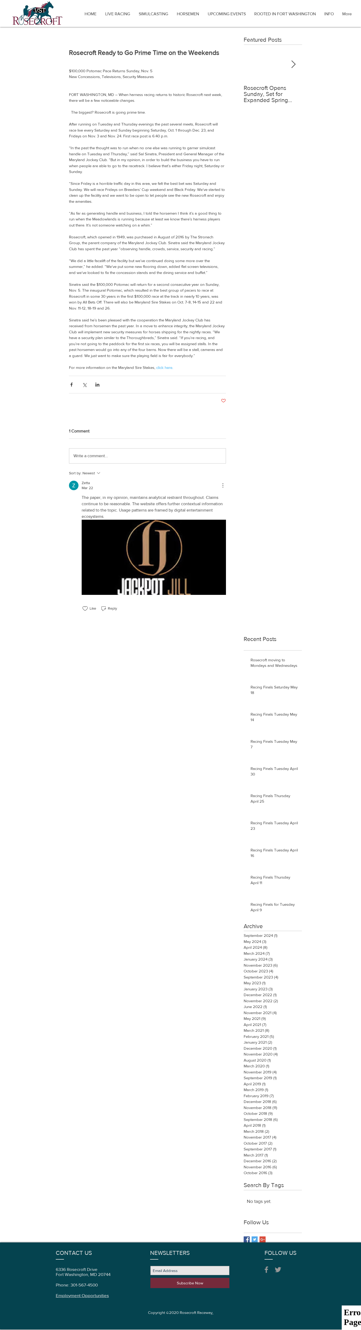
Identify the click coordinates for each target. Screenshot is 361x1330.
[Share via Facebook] (71, 384)
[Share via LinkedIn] (97, 384)
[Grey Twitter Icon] (278, 1269)
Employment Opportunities (82, 1295)
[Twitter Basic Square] (255, 1239)
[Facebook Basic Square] (247, 1239)
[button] (329, 14)
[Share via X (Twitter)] (84, 384)
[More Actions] (223, 485)
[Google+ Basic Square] (263, 1239)
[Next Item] (293, 64)
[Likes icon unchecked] (85, 608)
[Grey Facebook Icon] (266, 1269)
